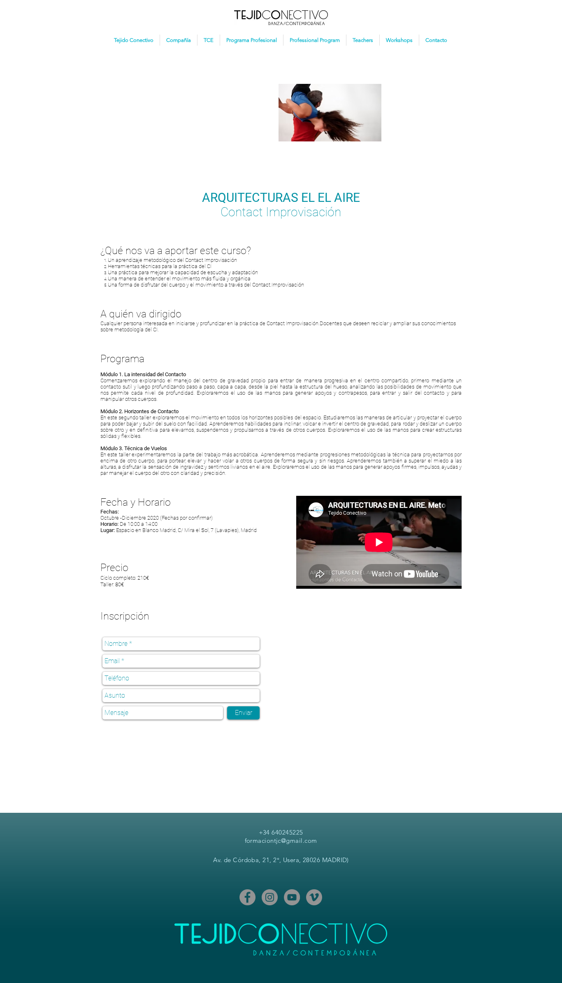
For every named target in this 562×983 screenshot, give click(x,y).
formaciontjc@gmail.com (281, 840)
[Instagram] (270, 897)
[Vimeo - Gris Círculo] (314, 897)
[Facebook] (247, 897)
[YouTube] (292, 897)
